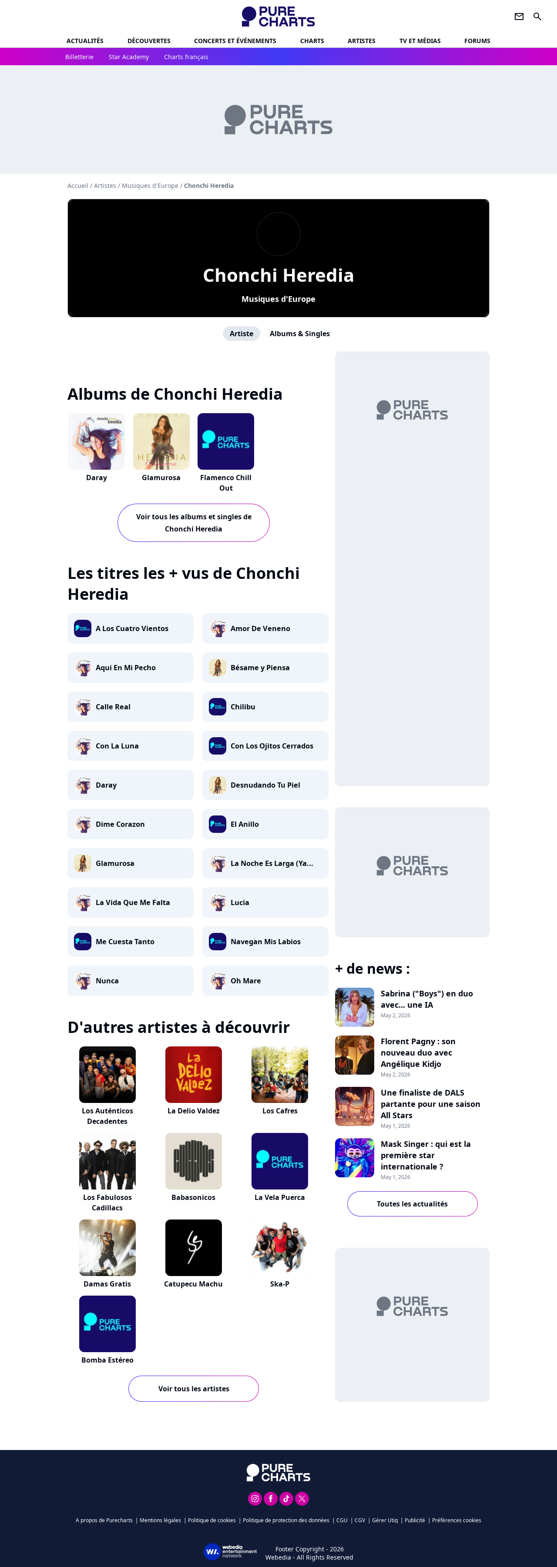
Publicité (415, 1520)
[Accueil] (278, 17)
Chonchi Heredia (278, 274)
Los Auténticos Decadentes (107, 1116)
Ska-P (279, 1284)
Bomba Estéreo (107, 1360)
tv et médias (420, 41)
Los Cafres (280, 1111)
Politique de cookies (212, 1520)
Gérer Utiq (385, 1520)
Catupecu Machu (193, 1284)
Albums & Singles (300, 333)
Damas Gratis (107, 1284)
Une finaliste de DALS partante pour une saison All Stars (430, 1103)
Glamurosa (161, 477)
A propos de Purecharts (104, 1520)
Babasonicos (193, 1197)
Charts (312, 41)
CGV (360, 1520)
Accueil (77, 185)
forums (477, 41)
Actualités (85, 41)
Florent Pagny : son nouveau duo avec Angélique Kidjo (418, 1052)
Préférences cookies (456, 1520)
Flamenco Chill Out (226, 483)
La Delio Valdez (194, 1111)
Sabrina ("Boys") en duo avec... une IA (427, 999)
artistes (362, 41)
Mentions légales (160, 1520)
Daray (96, 477)
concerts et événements (235, 41)
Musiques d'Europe (278, 299)
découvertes (149, 41)
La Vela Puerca (280, 1197)
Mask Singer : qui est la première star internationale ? (426, 1155)
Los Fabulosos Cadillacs (107, 1203)
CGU (342, 1520)
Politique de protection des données (286, 1520)
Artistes (105, 185)
